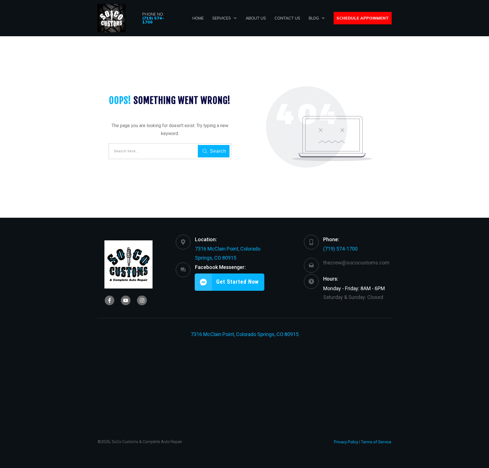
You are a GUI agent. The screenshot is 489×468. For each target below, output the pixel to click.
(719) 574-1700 (340, 249)
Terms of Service (376, 442)
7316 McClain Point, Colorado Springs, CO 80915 (245, 334)
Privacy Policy (346, 442)
